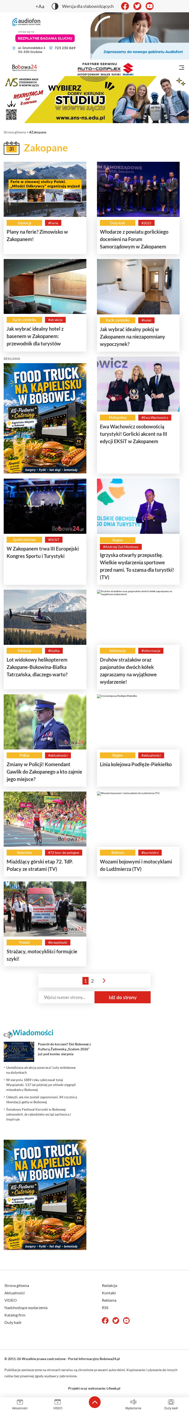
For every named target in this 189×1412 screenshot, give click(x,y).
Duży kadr (117, 223)
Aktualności (14, 1292)
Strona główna (15, 132)
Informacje (118, 651)
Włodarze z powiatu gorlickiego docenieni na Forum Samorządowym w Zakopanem (134, 239)
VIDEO (10, 1300)
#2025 (146, 223)
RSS (105, 1307)
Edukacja (24, 223)
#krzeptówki (57, 942)
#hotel (146, 320)
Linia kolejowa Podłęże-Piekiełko (136, 764)
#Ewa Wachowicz (155, 417)
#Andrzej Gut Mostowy (121, 547)
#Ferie (53, 223)
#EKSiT (53, 539)
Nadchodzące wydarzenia (25, 1307)
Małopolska (117, 417)
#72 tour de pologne (63, 852)
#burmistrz (150, 852)
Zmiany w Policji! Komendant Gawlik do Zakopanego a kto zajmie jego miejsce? (44, 771)
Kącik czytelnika (24, 320)
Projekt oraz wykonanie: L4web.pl (94, 1388)
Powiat (24, 942)
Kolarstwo (24, 852)
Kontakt (109, 1292)
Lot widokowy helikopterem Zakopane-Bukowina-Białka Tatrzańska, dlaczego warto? (37, 667)
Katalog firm (14, 1315)
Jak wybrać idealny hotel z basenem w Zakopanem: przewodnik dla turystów (35, 336)
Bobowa (117, 852)
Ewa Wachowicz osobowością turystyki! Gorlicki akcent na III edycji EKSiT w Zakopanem (133, 433)
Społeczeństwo (24, 539)
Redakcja (109, 1285)
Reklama (109, 1300)
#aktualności (58, 755)
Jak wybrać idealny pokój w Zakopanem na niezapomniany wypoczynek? (132, 336)
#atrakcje (55, 320)
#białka (54, 651)
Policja (24, 755)
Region (117, 540)
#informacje (151, 651)
